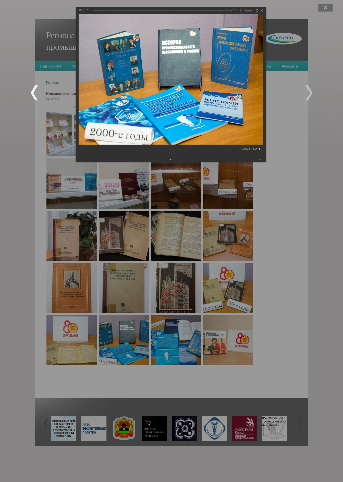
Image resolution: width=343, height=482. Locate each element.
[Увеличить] (256, 10)
